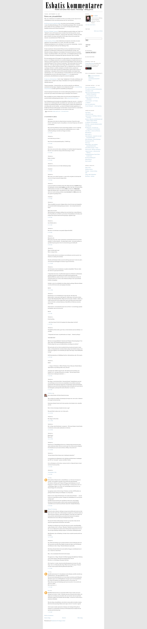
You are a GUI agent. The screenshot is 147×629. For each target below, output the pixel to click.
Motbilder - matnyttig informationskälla (93, 124)
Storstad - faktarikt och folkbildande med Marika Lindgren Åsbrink (93, 119)
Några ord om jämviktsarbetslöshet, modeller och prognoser (92, 93)
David (49, 590)
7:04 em (50, 180)
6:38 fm (50, 324)
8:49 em (50, 505)
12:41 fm (50, 290)
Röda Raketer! (88, 132)
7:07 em (50, 587)
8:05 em (50, 217)
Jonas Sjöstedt (88, 125)
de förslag (80, 87)
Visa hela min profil (90, 24)
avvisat (76, 87)
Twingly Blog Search (89, 63)
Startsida (64, 617)
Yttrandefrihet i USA (52, 472)
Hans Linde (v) (88, 134)
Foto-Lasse (87, 142)
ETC (86, 172)
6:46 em (50, 160)
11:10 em (50, 263)
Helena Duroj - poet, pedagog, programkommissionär (91, 145)
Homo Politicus (88, 159)
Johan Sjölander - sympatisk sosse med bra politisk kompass (93, 136)
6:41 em (50, 152)
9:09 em (50, 244)
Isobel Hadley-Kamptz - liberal (91, 147)
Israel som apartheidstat (90, 104)
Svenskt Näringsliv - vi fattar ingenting (93, 106)
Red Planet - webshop (89, 176)
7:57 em (50, 198)
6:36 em (50, 474)
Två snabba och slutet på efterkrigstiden (93, 89)
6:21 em (50, 132)
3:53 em (50, 466)
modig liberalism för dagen (72, 98)
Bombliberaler (56, 111)
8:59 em (50, 232)
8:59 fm (50, 357)
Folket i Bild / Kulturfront (90, 174)
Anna (49, 477)
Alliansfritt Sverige (89, 114)
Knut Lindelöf (88, 161)
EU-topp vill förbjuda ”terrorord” (51, 31)
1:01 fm (50, 313)
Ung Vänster (87, 112)
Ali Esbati (95, 15)
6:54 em (50, 171)
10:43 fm (50, 439)
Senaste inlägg (47, 617)
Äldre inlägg (80, 617)
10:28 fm (50, 430)
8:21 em (50, 225)
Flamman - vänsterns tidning (91, 171)
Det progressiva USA (89, 141)
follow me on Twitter (98, 31)
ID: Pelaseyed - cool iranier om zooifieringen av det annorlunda (92, 128)
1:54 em (50, 612)
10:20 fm (50, 413)
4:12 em (50, 568)
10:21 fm (50, 420)
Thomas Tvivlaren (51, 509)
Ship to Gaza (88, 167)
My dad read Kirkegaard (90, 157)
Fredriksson (50, 393)
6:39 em (50, 143)
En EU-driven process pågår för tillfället (52, 23)
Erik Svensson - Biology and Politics (93, 149)
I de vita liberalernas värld (90, 95)
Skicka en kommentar (48, 615)
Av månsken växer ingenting (91, 122)
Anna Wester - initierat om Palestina (92, 130)
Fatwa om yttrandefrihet (53, 16)
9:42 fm (50, 389)
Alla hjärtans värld (89, 90)
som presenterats (47, 88)
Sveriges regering (48, 41)
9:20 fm (50, 375)
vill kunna (54, 41)
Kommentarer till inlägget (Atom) (58, 620)
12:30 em (50, 449)
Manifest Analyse (89, 169)
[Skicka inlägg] (45, 111)
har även (68, 74)
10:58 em (50, 537)
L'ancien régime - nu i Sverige (91, 100)
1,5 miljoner (87, 102)
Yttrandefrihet (65, 111)
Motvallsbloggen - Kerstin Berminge (93, 139)
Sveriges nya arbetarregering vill (51, 79)
